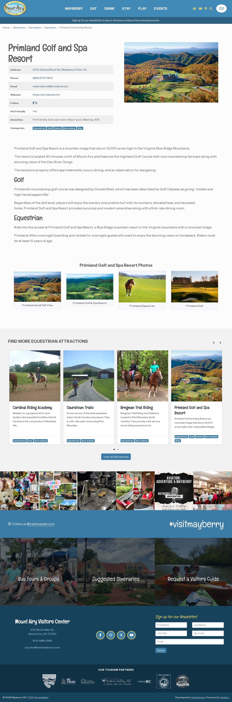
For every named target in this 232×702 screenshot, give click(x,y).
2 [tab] (118, 449)
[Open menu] (221, 8)
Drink (109, 8)
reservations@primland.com (50, 86)
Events (160, 8)
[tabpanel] (35, 397)
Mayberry (74, 8)
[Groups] (194, 8)
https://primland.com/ (46, 94)
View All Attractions (116, 456)
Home (6, 27)
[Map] (205, 8)
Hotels (57, 128)
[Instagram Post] (19, 490)
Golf (50, 128)
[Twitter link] (36, 103)
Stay (126, 8)
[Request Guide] (200, 8)
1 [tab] (114, 449)
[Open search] (210, 8)
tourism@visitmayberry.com (42, 647)
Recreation (35, 27)
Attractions (19, 27)
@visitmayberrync (41, 524)
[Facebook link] (33, 103)
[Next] (220, 342)
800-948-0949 (42, 640)
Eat (93, 8)
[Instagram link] (110, 635)
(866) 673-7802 (43, 78)
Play (142, 8)
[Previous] (213, 342)
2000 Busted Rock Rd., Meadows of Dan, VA (60, 69)
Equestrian (50, 27)
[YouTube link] (131, 635)
